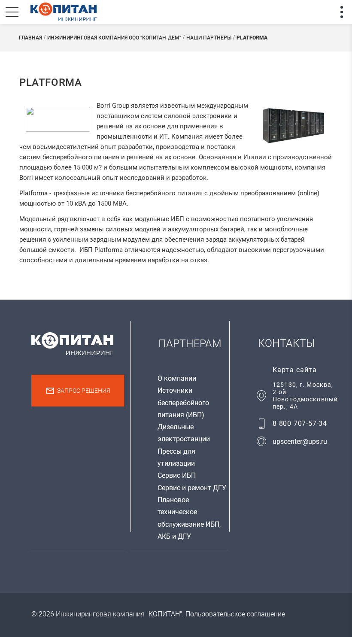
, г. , (305, 395)
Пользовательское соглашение (235, 614)
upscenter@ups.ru (300, 441)
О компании (177, 378)
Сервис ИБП (177, 475)
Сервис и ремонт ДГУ (192, 488)
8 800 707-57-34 (300, 423)
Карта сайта (295, 369)
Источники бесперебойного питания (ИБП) (183, 402)
